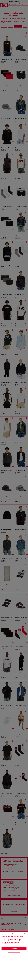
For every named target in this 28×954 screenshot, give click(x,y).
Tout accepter (14, 948)
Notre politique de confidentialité (11, 942)
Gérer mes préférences (18, 940)
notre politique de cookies (7, 943)
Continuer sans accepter (14, 952)
